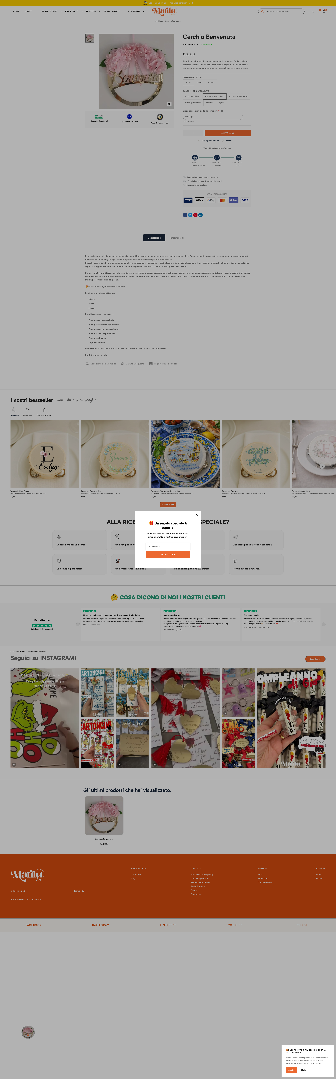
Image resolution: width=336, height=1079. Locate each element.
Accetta (291, 1070)
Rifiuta (303, 1070)
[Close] (197, 515)
